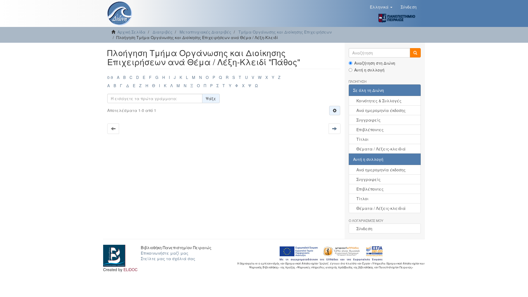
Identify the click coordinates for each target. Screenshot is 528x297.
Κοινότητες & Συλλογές (379, 100)
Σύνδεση (364, 228)
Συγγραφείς (368, 120)
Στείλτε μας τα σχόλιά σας (168, 258)
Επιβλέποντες (370, 129)
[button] (381, 7)
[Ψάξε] (415, 52)
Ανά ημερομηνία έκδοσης (381, 110)
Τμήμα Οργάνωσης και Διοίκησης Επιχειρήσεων (285, 32)
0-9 (110, 77)
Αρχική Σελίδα (131, 32)
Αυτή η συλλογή (369, 70)
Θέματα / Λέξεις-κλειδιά (381, 149)
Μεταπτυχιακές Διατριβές (205, 32)
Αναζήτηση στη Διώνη (374, 63)
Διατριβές (162, 32)
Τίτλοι (362, 139)
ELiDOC (130, 269)
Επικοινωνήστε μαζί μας (164, 253)
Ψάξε (211, 98)
